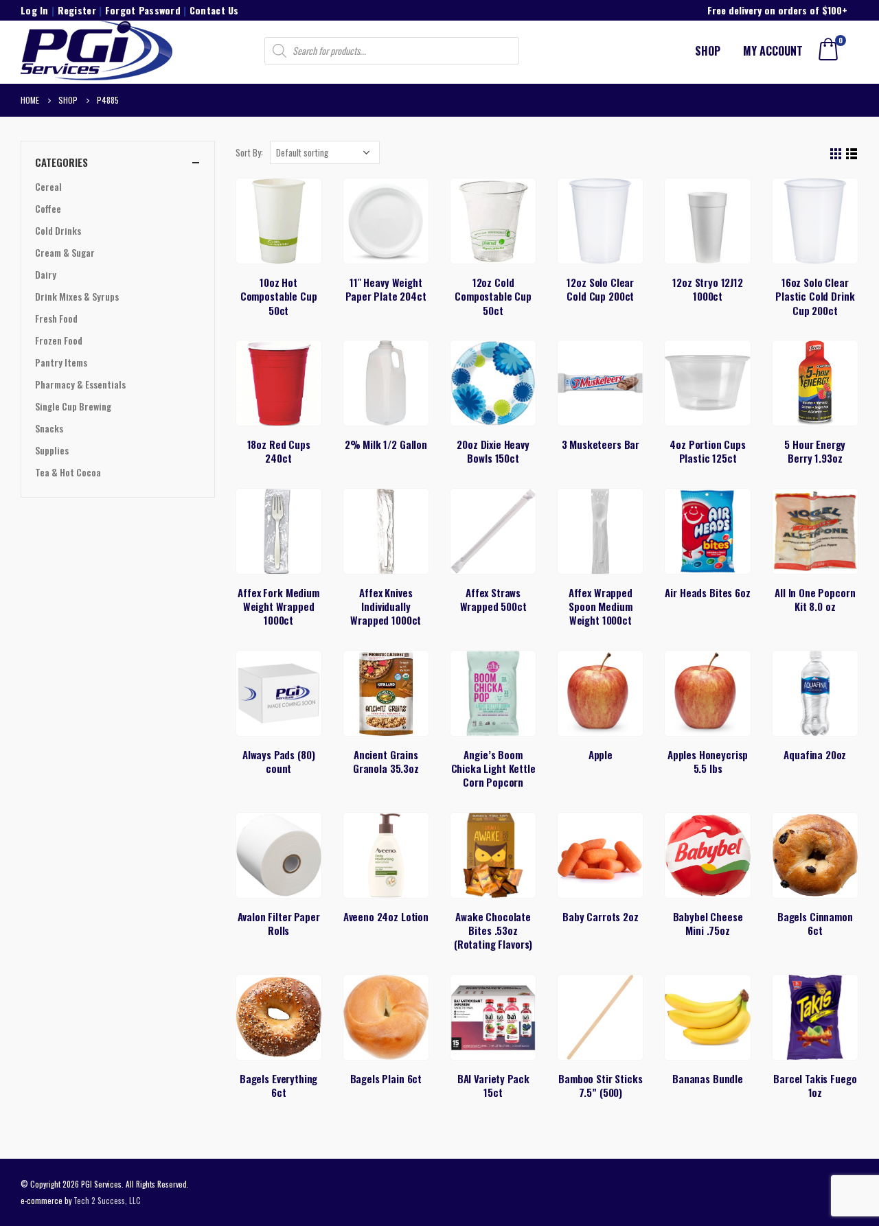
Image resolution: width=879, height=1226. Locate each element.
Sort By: (249, 152)
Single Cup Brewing (73, 406)
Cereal (48, 186)
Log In (35, 10)
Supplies (52, 450)
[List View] (851, 154)
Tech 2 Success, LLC (107, 1200)
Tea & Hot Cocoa (68, 472)
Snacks (49, 428)
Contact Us (214, 10)
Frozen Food (58, 340)
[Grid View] (836, 154)
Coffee (48, 208)
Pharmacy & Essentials (80, 384)
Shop (707, 51)
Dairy (45, 274)
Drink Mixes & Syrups (77, 296)
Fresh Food (56, 318)
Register (77, 10)
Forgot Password (143, 10)
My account (773, 51)
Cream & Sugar (65, 252)
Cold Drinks (58, 230)
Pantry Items (61, 362)
